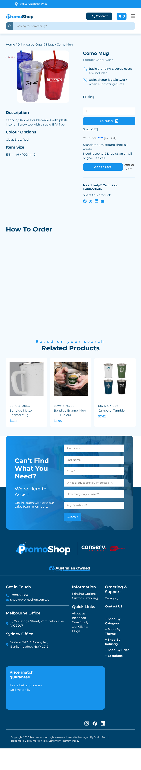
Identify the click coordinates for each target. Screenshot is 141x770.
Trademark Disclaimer (24, 740)
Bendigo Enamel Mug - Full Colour (70, 413)
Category (111, 598)
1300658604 (19, 595)
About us (78, 613)
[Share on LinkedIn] (96, 201)
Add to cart (129, 167)
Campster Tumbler (112, 410)
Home (10, 44)
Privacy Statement (50, 740)
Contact (102, 16)
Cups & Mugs (44, 44)
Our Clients (80, 626)
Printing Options (84, 593)
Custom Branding (85, 598)
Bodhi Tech (100, 737)
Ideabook (79, 618)
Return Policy (71, 740)
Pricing (89, 97)
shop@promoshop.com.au (29, 599)
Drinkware (25, 44)
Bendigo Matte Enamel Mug (21, 413)
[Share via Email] (102, 201)
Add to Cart (102, 167)
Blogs (76, 631)
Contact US (113, 606)
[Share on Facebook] (85, 201)
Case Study (80, 622)
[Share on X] (91, 201)
